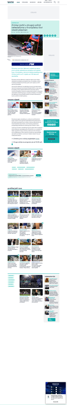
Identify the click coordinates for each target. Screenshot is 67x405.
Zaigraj (38, 175)
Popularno (25, 2)
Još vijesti (50, 320)
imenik (46, 0)
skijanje (13, 167)
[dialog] (56, 393)
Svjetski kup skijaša (21, 167)
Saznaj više (55, 401)
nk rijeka (11, 284)
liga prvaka (11, 279)
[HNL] (51, 76)
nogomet (11, 277)
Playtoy (50, 0)
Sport (18, 2)
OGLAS (33, 12)
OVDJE (37, 139)
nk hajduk (11, 286)
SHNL (40, 2)
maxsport (11, 275)
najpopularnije (50, 276)
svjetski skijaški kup (30, 167)
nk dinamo (11, 282)
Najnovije (32, 2)
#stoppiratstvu (48, 2)
